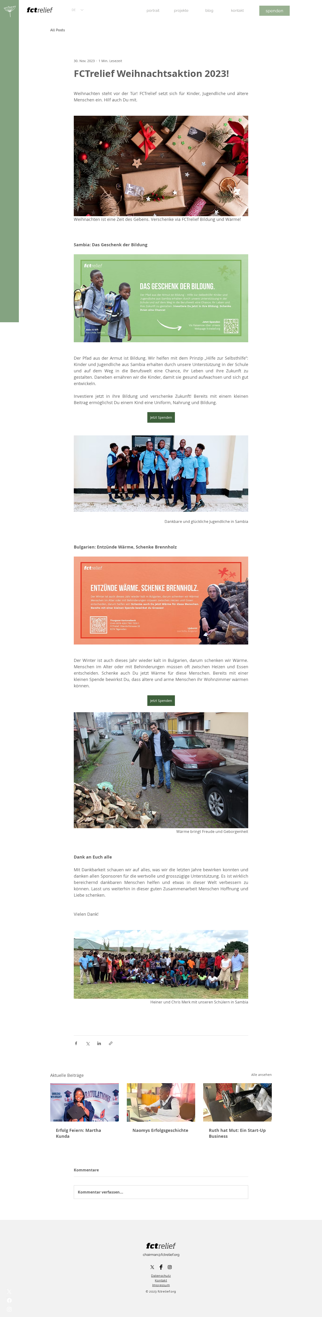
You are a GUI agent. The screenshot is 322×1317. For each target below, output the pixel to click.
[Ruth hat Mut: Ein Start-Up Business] (237, 1102)
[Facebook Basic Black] (161, 1267)
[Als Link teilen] (110, 1043)
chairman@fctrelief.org (161, 1255)
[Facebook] (9, 1300)
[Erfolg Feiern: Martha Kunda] (84, 1102)
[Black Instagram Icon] (169, 1267)
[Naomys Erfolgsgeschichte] (161, 1102)
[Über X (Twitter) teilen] (87, 1043)
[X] (9, 1292)
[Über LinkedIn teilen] (99, 1043)
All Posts (57, 30)
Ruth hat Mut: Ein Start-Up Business (237, 1133)
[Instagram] (9, 1309)
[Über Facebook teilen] (76, 1043)
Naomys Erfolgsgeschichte (160, 1130)
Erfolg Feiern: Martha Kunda (78, 1133)
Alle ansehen (261, 1074)
